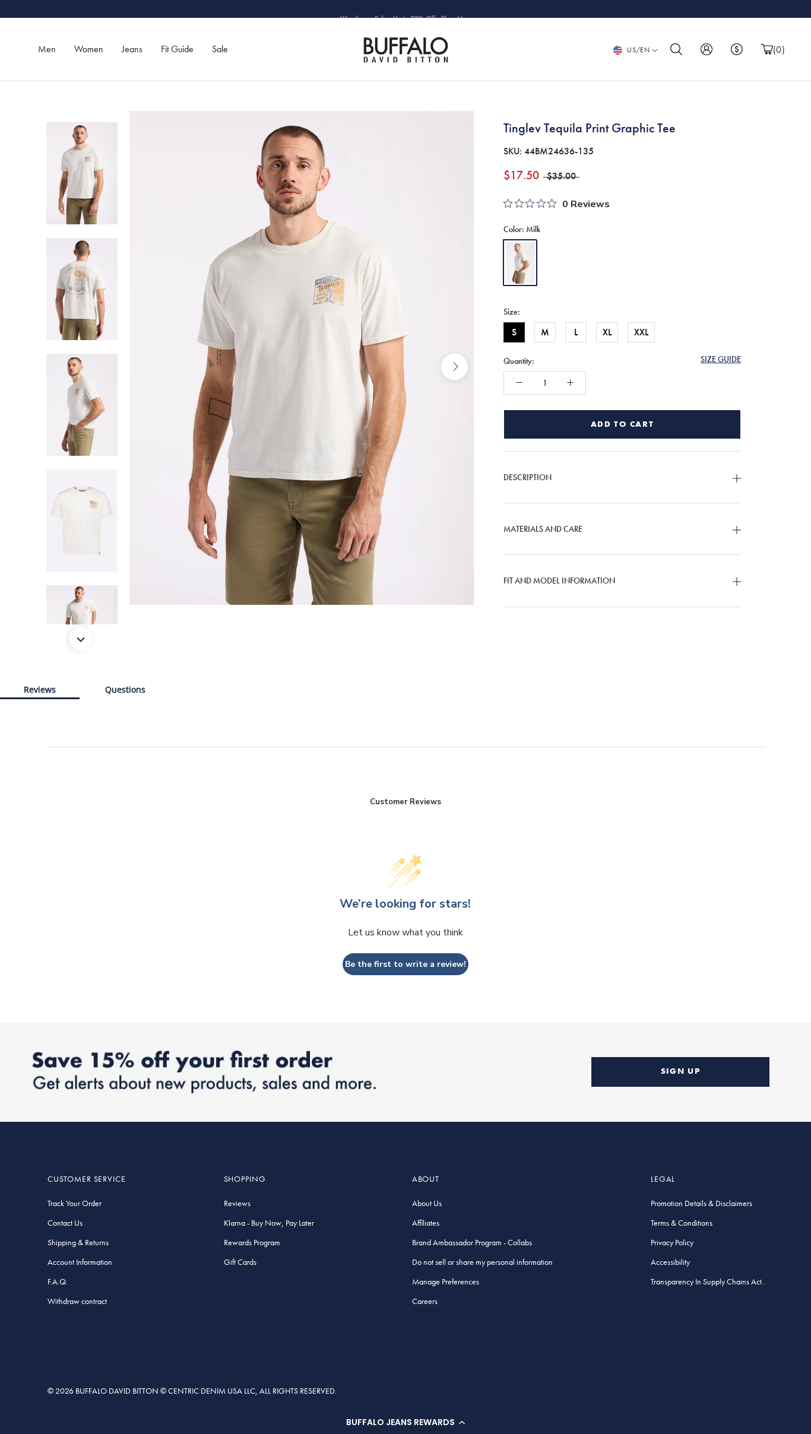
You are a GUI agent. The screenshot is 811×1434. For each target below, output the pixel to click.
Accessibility (670, 1262)
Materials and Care (542, 529)
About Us (427, 1203)
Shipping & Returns (78, 1242)
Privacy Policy (672, 1242)
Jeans (132, 49)
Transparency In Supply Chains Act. (707, 1281)
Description (527, 477)
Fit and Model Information (559, 580)
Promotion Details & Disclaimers (701, 1203)
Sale (220, 49)
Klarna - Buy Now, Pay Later (269, 1222)
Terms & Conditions (681, 1222)
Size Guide (721, 359)
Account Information (79, 1262)
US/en (638, 50)
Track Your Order (74, 1203)
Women (88, 49)
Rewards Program (252, 1242)
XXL (641, 332)
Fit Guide (177, 49)
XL (607, 332)
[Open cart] (767, 49)
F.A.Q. (57, 1281)
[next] (454, 366)
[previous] (148, 366)
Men (47, 49)
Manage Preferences (445, 1281)
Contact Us (65, 1222)
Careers (425, 1301)
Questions (125, 689)
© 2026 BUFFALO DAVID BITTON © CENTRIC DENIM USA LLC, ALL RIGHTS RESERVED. (192, 1390)
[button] (405, 1422)
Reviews (40, 689)
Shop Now (456, 9)
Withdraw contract (77, 1301)
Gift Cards (240, 1262)
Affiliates (425, 1222)
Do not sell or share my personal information (482, 1262)
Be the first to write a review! (405, 964)
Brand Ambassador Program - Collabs (472, 1242)
